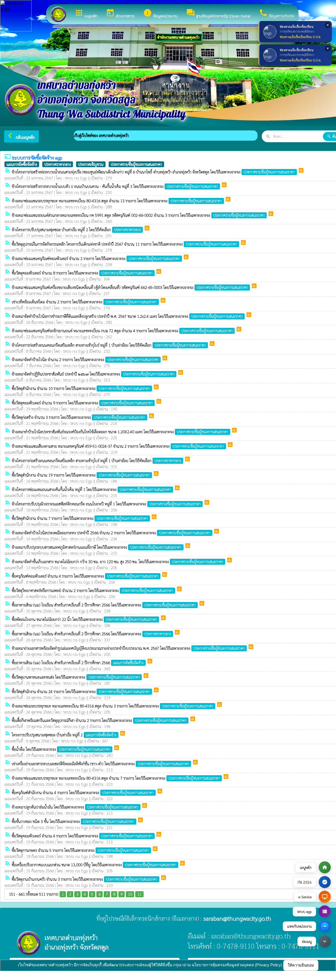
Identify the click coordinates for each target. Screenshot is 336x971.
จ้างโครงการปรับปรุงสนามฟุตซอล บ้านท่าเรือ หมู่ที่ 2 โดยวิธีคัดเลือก (76, 229)
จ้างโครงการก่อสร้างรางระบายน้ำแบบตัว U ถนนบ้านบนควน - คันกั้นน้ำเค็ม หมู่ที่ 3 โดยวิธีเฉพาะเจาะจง (115, 186)
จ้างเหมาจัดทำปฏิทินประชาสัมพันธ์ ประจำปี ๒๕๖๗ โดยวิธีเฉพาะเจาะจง (93, 373)
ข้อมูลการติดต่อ (276, 13)
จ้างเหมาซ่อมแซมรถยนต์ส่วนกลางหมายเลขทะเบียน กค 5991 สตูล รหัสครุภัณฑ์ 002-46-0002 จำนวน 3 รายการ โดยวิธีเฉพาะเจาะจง (138, 215)
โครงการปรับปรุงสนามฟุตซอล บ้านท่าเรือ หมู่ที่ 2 (64, 734)
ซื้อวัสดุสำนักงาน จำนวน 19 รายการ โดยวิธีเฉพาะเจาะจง (81, 474)
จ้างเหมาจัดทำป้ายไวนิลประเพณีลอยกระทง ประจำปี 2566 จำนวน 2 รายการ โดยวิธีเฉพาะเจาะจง (111, 532)
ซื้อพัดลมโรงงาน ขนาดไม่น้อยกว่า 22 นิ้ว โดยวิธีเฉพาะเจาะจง (84, 619)
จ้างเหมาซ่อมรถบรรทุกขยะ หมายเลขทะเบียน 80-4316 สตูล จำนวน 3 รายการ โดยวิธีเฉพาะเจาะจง (112, 705)
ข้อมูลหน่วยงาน (160, 13)
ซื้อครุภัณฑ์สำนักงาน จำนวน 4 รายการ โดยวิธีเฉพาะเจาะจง (83, 792)
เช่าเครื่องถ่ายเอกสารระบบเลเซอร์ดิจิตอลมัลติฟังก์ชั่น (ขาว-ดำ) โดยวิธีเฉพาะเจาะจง (100, 763)
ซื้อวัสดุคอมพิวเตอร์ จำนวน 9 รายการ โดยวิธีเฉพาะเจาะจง (82, 402)
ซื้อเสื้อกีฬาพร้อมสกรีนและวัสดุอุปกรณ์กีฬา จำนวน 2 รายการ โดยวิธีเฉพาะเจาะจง (99, 720)
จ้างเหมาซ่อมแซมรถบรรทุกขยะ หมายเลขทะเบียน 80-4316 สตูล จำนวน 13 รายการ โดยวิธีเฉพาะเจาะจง (117, 200)
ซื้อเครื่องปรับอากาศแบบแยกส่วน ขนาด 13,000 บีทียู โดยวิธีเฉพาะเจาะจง (94, 864)
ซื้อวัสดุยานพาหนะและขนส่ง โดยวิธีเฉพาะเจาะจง (76, 676)
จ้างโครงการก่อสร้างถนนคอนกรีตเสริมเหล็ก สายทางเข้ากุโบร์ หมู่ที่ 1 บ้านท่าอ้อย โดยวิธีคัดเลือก (109, 344)
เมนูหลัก (86, 13)
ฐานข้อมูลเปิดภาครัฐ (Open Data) (218, 13)
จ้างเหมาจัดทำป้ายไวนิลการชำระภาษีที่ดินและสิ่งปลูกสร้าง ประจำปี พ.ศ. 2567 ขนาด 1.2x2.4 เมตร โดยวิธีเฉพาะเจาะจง (127, 316)
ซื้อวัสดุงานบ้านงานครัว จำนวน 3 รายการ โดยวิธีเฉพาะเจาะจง (84, 879)
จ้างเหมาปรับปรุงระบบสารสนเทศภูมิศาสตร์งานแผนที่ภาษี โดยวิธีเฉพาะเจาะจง (96, 547)
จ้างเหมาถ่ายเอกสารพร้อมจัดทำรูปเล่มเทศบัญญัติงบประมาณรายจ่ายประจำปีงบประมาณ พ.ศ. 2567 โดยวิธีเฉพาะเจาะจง (128, 648)
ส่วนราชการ (120, 13)
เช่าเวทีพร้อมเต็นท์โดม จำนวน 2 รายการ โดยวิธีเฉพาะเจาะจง (84, 301)
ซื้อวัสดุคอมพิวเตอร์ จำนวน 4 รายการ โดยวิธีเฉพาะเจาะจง (82, 835)
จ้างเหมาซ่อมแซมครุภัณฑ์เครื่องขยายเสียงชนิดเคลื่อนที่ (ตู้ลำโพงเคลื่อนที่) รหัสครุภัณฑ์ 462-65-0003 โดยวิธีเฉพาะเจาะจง (130, 287)
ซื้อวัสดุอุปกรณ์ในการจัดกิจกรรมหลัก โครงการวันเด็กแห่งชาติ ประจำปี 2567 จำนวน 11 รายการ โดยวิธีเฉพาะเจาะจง (124, 243)
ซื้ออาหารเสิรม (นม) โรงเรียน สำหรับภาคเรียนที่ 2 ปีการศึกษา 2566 (78, 662)
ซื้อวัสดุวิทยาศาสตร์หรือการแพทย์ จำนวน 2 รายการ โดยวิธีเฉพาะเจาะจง (92, 590)
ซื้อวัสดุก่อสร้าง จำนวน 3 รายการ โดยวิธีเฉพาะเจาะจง (78, 417)
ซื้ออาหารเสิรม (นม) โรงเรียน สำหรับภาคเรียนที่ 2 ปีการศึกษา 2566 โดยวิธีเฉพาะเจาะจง (104, 604)
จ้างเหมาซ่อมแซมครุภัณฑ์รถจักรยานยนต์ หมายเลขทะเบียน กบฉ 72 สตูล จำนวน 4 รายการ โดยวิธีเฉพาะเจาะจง (122, 330)
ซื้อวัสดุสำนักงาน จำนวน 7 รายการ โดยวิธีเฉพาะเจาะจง (80, 518)
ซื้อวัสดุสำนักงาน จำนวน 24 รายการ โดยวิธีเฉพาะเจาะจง (81, 691)
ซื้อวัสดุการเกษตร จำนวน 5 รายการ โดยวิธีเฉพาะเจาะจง (80, 850)
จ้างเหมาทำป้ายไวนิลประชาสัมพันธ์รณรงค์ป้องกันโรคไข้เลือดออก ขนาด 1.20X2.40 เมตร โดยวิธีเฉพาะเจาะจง (120, 431)
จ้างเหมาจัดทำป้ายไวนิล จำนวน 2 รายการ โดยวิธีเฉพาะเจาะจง (85, 359)
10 (130, 893)
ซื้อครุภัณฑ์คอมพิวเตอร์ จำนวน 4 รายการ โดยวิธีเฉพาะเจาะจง (85, 575)
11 (139, 893)
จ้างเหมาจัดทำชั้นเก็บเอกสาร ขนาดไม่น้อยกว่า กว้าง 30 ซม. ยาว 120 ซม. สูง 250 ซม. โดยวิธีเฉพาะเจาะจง (117, 561)
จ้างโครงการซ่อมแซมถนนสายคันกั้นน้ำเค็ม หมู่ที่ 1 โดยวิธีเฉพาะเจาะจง (91, 489)
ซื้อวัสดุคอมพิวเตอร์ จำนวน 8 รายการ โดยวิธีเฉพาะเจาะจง (82, 272)
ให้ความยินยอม (301, 965)
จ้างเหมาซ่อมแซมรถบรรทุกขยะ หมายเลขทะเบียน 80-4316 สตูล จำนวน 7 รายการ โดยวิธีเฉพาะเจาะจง (116, 777)
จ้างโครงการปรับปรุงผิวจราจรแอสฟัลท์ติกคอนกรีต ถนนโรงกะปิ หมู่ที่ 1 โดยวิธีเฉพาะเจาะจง (106, 503)
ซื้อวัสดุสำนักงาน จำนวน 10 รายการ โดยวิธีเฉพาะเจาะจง (81, 388)
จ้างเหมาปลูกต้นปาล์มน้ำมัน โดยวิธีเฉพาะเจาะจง (75, 806)
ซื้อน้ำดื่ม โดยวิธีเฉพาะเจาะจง (61, 749)
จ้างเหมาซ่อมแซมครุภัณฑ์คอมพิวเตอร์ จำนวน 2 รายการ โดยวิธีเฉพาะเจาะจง (96, 258)
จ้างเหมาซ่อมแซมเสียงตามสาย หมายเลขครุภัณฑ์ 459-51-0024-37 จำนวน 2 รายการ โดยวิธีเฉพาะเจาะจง (118, 446)
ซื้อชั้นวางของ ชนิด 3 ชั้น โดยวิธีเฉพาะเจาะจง (73, 821)
